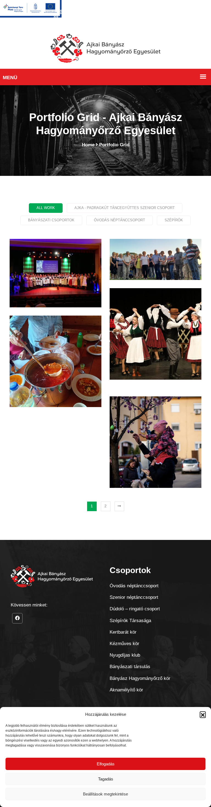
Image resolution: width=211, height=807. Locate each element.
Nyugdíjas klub (125, 655)
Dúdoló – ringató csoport (135, 608)
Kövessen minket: (29, 605)
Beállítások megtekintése (105, 794)
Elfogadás (106, 764)
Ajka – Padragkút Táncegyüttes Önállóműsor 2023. (155, 342)
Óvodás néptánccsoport (134, 585)
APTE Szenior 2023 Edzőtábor (56, 363)
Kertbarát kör (123, 632)
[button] (203, 714)
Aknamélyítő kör (126, 689)
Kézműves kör (124, 643)
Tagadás (105, 779)
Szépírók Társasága (130, 620)
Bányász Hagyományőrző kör (140, 678)
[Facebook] (17, 618)
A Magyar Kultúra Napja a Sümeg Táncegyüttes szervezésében (55, 282)
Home (88, 144)
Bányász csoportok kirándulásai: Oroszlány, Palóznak (155, 268)
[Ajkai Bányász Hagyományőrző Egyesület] (105, 47)
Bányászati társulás (130, 666)
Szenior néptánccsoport (134, 597)
